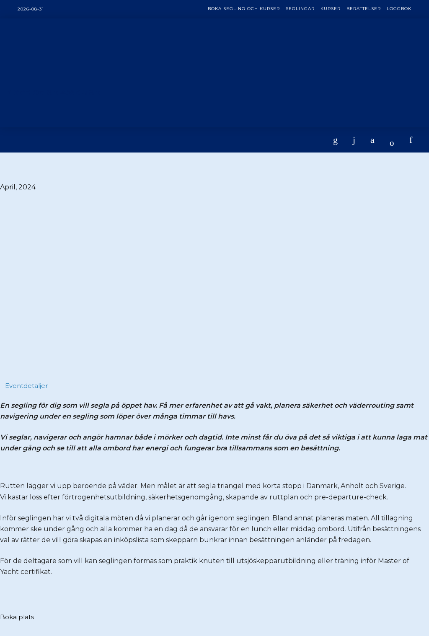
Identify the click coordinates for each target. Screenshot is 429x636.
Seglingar (300, 8)
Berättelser (363, 8)
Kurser (330, 8)
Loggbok (399, 8)
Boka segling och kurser (244, 8)
